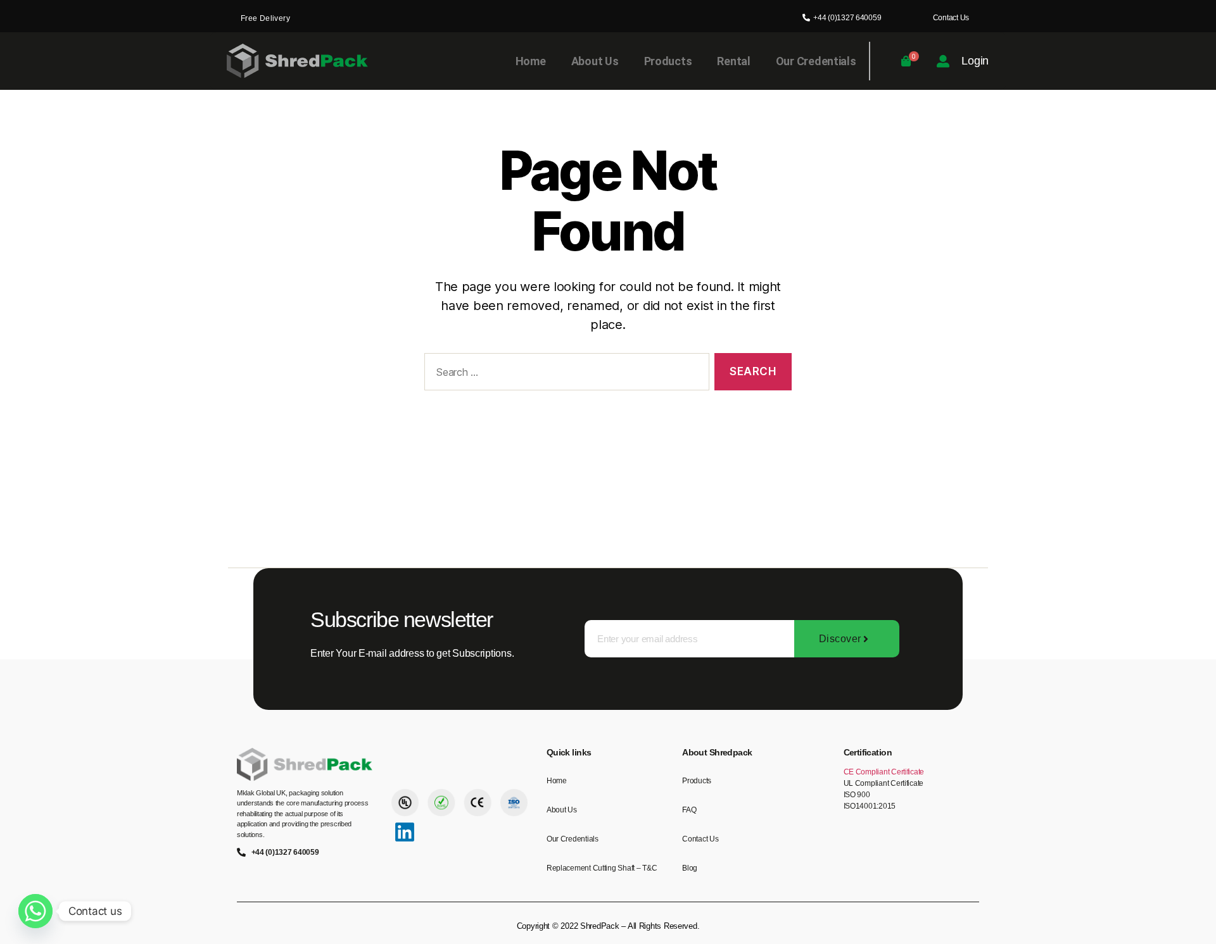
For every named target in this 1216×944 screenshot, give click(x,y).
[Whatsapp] (35, 911)
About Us (595, 61)
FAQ (689, 809)
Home (531, 61)
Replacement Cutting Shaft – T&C (602, 868)
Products (668, 61)
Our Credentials (816, 61)
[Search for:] (564, 374)
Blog (689, 868)
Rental (733, 61)
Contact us (700, 839)
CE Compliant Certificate (884, 771)
